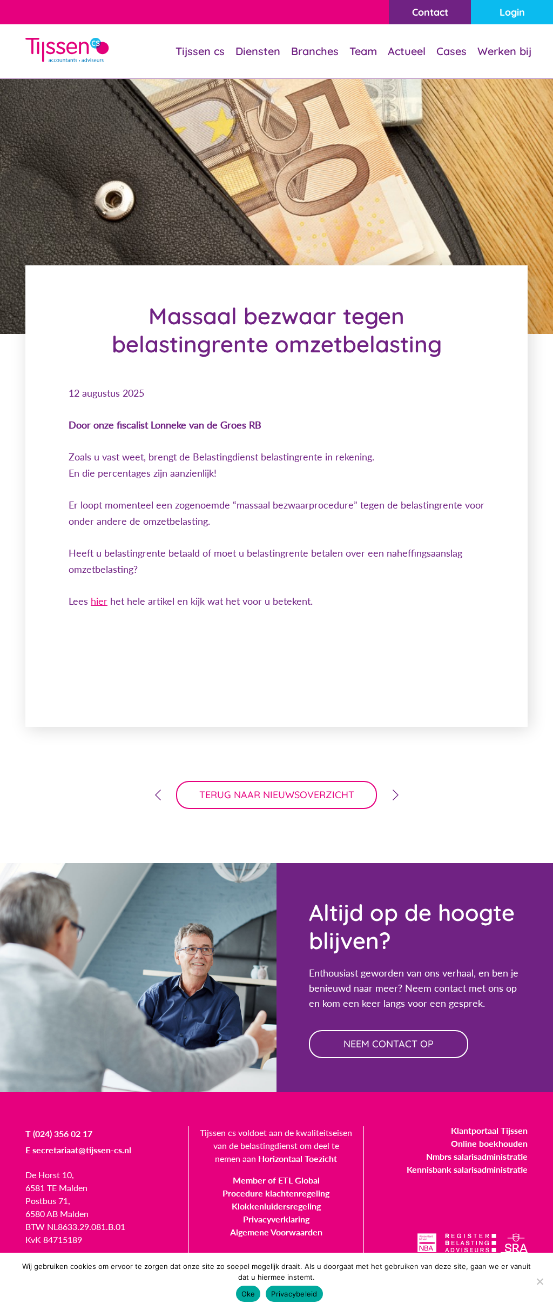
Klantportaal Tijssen (489, 1130)
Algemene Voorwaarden (276, 1232)
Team (363, 51)
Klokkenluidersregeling (276, 1206)
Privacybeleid (294, 1293)
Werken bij (504, 51)
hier (99, 601)
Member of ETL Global (276, 1180)
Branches (315, 51)
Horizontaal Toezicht (297, 1158)
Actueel (407, 51)
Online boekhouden (489, 1143)
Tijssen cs (200, 51)
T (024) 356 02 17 (58, 1133)
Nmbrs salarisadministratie (477, 1156)
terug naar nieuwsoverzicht (276, 794)
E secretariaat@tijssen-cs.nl (78, 1150)
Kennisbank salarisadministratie (467, 1169)
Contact (430, 12)
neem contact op (388, 1044)
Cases (451, 51)
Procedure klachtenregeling (275, 1193)
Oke (248, 1293)
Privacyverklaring (276, 1219)
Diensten (257, 51)
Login (512, 12)
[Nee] (539, 1281)
